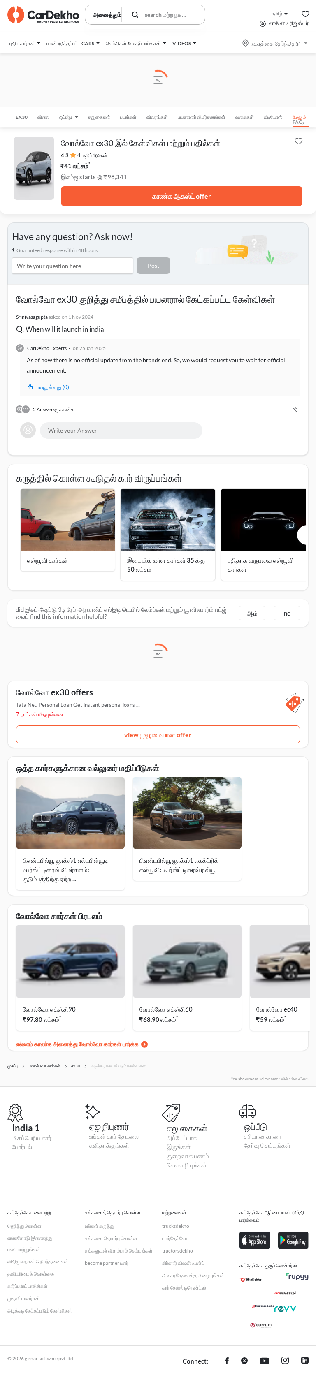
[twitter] (244, 1361)
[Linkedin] (305, 1361)
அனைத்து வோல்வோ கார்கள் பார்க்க (96, 1043)
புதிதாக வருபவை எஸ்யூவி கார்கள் (261, 564)
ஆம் (252, 613)
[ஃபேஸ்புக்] (227, 1361)
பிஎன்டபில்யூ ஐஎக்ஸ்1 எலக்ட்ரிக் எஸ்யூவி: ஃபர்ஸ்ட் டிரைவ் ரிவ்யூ (178, 865)
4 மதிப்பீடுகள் (92, 155)
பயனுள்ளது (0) (53, 387)
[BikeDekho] (250, 1279)
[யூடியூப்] (264, 1361)
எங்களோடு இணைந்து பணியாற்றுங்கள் (29, 1244)
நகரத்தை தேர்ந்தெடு (275, 43)
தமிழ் (277, 13)
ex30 (22, 117)
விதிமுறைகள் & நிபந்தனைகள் (37, 1261)
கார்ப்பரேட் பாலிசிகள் (27, 1286)
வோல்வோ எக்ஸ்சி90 (49, 1009)
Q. (60, 323)
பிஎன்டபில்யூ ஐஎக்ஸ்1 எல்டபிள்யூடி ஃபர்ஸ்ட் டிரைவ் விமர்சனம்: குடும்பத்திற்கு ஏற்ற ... (65, 869)
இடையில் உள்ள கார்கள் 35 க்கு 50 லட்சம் (166, 564)
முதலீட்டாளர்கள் (23, 1298)
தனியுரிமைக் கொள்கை (30, 1274)
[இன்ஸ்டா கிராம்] (285, 1361)
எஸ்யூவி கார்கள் (47, 560)
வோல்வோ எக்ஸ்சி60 (166, 1009)
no (287, 613)
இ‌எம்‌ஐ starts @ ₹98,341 (94, 177)
